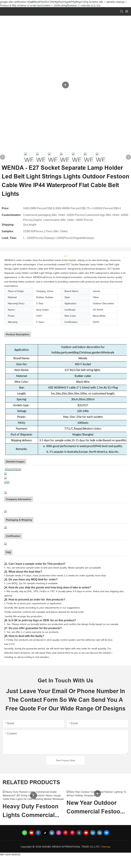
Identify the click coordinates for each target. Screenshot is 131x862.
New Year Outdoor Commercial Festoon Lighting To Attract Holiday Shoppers (95, 807)
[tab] (65, 254)
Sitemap (105, 846)
